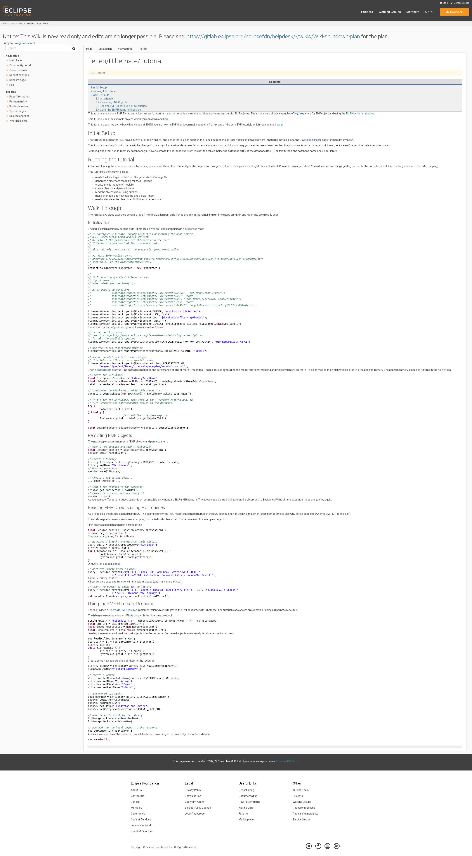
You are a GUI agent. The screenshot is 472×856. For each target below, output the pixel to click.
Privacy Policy (193, 790)
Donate (135, 801)
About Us (136, 790)
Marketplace (246, 819)
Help (12, 84)
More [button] (428, 12)
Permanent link (18, 101)
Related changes (19, 115)
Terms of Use (193, 795)
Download (456, 12)
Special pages (17, 111)
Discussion (105, 48)
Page (89, 48)
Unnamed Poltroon (287, 761)
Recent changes (19, 75)
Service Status (301, 819)
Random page (17, 80)
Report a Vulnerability (305, 813)
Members (412, 12)
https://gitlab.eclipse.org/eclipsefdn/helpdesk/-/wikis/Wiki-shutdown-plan (273, 36)
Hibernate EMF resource (123, 610)
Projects (367, 12)
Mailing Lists (246, 807)
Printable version (19, 106)
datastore (103, 369)
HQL (296, 113)
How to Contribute (249, 801)
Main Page (15, 60)
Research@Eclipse (304, 807)
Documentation (248, 795)
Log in (445, 3)
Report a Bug (246, 790)
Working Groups (390, 12)
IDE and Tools (301, 790)
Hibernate (101, 73)
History (143, 48)
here (166, 119)
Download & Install (310, 139)
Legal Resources (195, 813)
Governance (138, 813)
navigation (20, 43)
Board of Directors (142, 831)
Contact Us (137, 795)
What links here (18, 120)
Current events (18, 70)
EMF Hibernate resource (360, 113)
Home (5, 23)
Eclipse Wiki (17, 23)
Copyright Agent (194, 801)
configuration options (121, 327)
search (31, 43)
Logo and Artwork (141, 825)
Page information (19, 96)
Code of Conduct (141, 819)
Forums (243, 813)
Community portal (20, 65)
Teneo (93, 73)
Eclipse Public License (198, 807)
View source (125, 48)
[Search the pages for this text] (74, 48)
